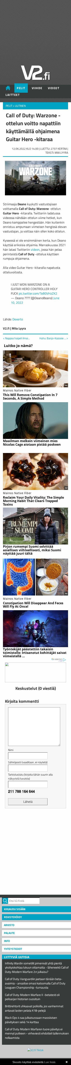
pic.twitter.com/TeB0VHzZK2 (38, 293)
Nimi (10, 750)
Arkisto (9, 925)
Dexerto (17, 319)
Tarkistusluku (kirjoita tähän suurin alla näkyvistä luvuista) (30, 776)
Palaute (9, 933)
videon (35, 249)
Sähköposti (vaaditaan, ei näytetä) (28, 762)
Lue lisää (49, 1062)
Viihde (37, 88)
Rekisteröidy (13, 917)
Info (7, 941)
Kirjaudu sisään (14, 909)
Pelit (21, 88)
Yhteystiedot (13, 949)
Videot (53, 88)
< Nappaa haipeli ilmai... (16, 338)
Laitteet (13, 95)
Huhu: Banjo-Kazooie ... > (53, 338)
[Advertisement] (35, 851)
